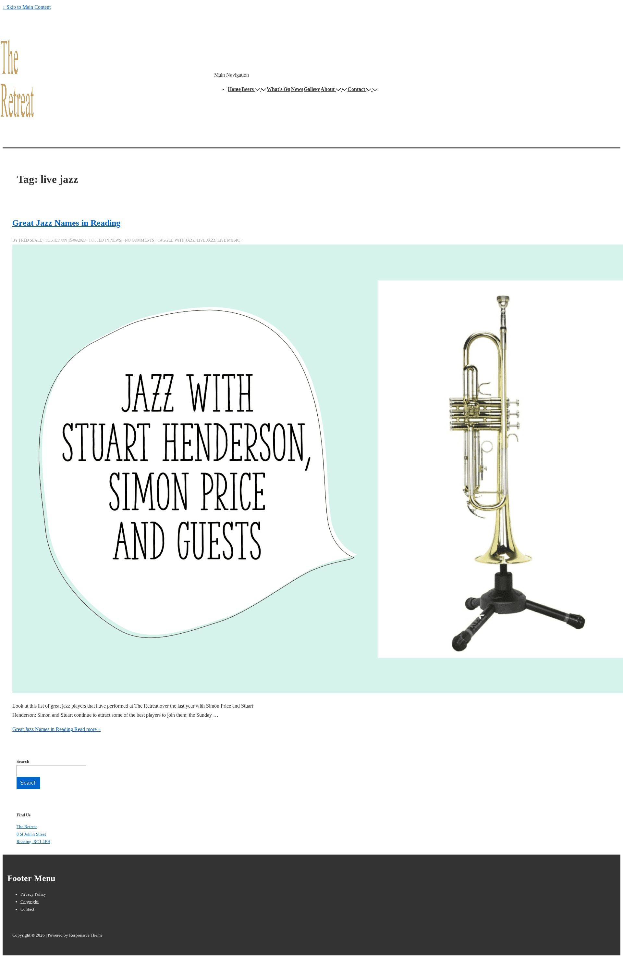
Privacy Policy (33, 894)
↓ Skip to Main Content (27, 7)
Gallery (312, 89)
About (328, 89)
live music (228, 240)
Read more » (56, 729)
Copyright (29, 901)
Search (23, 761)
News (297, 89)
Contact (356, 89)
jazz (190, 240)
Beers (247, 89)
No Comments (139, 240)
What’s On (278, 89)
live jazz (206, 240)
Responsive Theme (86, 935)
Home (234, 89)
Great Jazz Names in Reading (66, 223)
